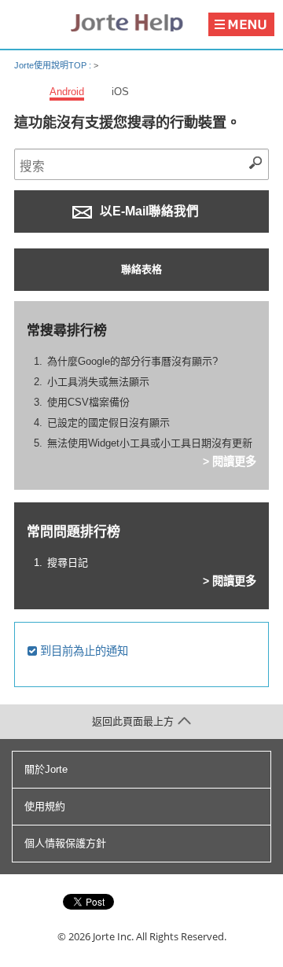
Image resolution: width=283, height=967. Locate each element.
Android (67, 91)
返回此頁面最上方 (133, 721)
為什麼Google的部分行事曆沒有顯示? (132, 361)
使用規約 (44, 806)
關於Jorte (46, 769)
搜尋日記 (67, 562)
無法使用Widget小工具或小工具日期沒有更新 (149, 443)
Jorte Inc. (113, 936)
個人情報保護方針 (65, 843)
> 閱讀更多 (229, 461)
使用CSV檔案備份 (88, 402)
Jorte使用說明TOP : (54, 65)
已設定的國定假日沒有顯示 (108, 422)
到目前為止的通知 (82, 651)
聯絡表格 (141, 269)
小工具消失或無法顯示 (98, 382)
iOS (120, 91)
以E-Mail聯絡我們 (148, 211)
